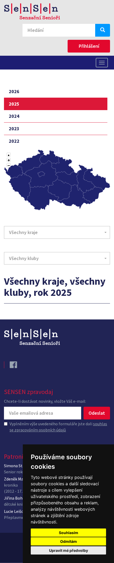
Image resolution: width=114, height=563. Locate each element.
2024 (14, 116)
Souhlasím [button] (68, 532)
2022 (14, 141)
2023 (14, 128)
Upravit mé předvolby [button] (68, 550)
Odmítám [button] (68, 541)
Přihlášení (89, 46)
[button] (57, 232)
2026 (14, 91)
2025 (14, 104)
